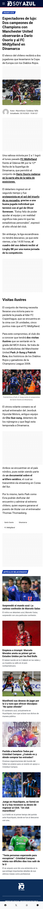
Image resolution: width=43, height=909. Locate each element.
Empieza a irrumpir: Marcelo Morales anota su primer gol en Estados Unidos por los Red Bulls (19, 653)
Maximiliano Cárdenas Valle (27, 110)
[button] (3, 4)
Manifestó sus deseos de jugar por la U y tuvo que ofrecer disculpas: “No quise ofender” (20, 703)
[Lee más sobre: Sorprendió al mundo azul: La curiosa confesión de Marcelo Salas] (21, 588)
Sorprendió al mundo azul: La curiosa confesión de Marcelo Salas (21, 607)
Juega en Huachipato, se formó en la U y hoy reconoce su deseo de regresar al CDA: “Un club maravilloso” (20, 806)
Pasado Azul (9, 13)
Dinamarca (23, 522)
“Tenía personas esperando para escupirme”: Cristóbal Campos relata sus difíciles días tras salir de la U (21, 860)
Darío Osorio (9, 522)
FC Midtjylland (28, 159)
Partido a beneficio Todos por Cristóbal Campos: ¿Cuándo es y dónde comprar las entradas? (19, 754)
